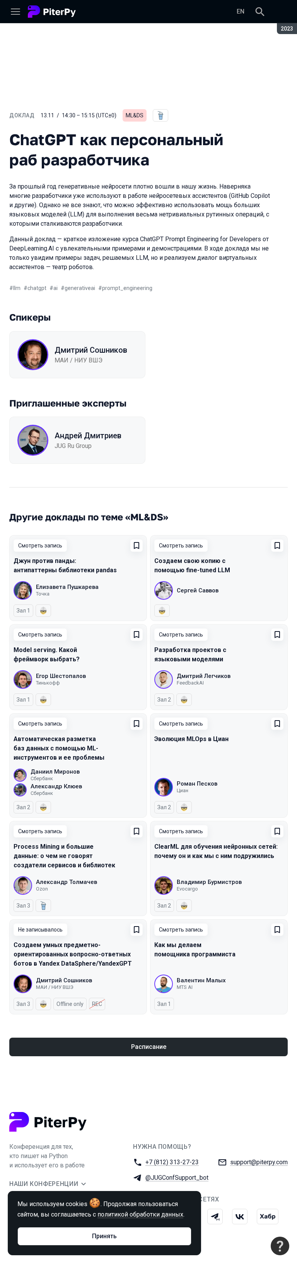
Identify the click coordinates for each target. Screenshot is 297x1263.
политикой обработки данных (140, 1214)
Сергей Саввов (197, 590)
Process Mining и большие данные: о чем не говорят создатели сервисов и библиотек (64, 856)
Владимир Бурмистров (209, 882)
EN (240, 11)
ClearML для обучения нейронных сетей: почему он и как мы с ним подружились (216, 851)
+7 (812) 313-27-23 (172, 1162)
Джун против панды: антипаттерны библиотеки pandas (65, 565)
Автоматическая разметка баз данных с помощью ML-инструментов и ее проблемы (59, 748)
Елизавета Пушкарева (67, 587)
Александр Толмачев (66, 882)
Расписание (148, 1046)
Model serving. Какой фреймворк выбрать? (47, 654)
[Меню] (15, 11)
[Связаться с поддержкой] (280, 1246)
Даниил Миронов (55, 772)
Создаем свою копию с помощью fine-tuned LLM (192, 565)
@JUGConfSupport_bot (176, 1177)
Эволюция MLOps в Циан (191, 739)
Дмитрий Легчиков (203, 676)
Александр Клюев (56, 786)
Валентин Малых (201, 980)
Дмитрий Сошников (91, 350)
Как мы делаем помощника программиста (195, 949)
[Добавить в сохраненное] (136, 545)
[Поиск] (260, 11)
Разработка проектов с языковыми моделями (190, 654)
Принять (104, 1236)
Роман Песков (197, 784)
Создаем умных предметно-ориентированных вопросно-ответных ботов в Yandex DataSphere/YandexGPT (73, 954)
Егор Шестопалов (61, 676)
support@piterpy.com (259, 1162)
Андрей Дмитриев (88, 435)
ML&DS (134, 115)
